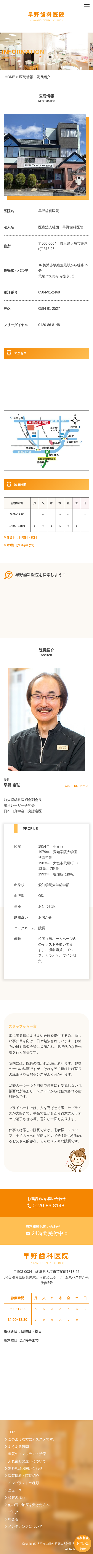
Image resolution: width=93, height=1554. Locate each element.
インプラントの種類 (23, 1483)
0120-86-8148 (49, 325)
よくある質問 (18, 1447)
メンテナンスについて (25, 1526)
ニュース (15, 1490)
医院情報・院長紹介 (23, 1476)
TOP (11, 1432)
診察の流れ (16, 1497)
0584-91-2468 (49, 292)
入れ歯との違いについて (27, 1461)
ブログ (13, 1512)
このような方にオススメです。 (32, 1439)
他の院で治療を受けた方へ (29, 1505)
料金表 (13, 1519)
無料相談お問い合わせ (25, 1468)
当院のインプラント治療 (27, 1454)
